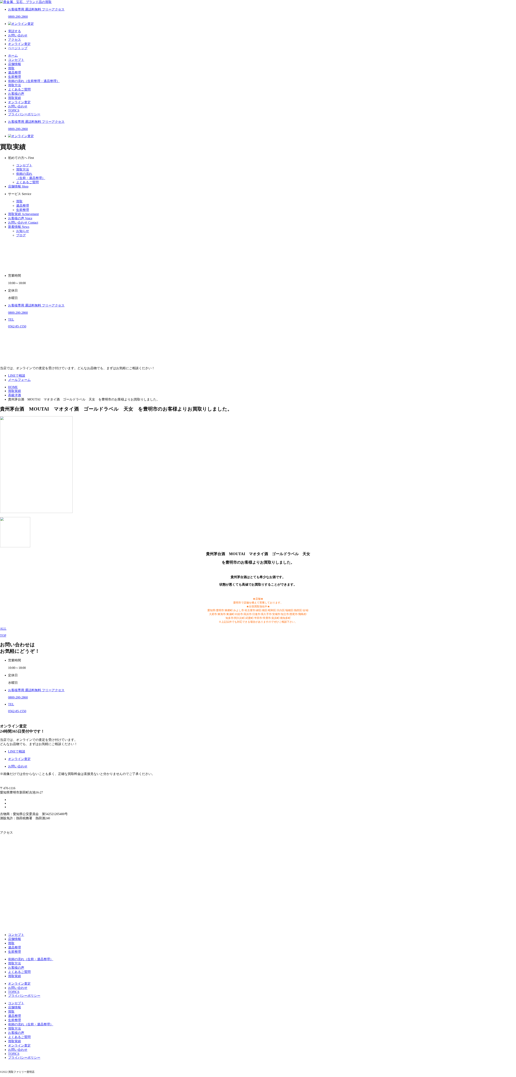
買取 (11, 68)
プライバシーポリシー (24, 114)
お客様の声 (16, 93)
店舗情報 (14, 64)
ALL (3, 628)
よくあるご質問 (19, 89)
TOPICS (13, 110)
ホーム (13, 55)
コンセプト (16, 60)
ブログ (21, 235)
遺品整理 (14, 72)
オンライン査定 (19, 102)
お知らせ (22, 231)
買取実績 (14, 98)
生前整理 (14, 76)
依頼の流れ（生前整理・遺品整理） (34, 81)
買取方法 (14, 85)
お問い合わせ (17, 106)
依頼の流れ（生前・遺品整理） (30, 959)
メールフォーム (19, 380)
